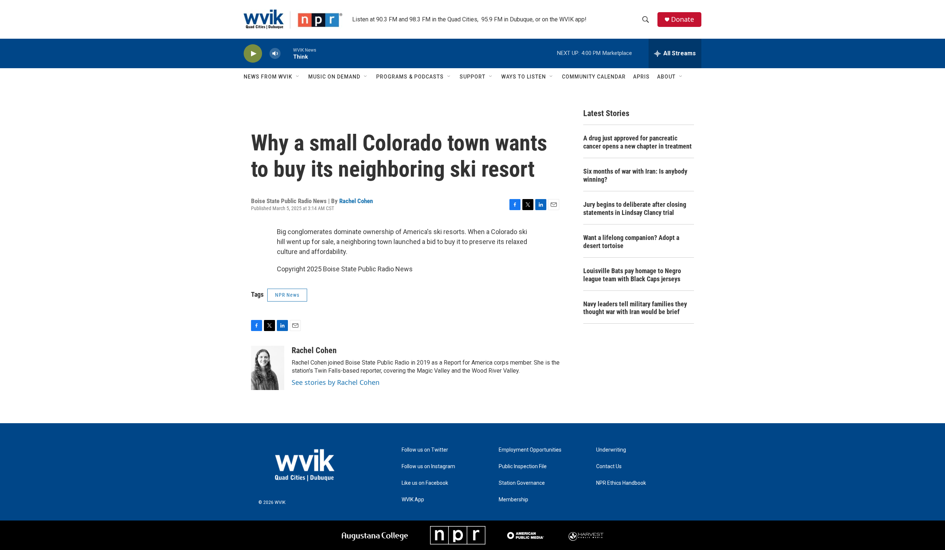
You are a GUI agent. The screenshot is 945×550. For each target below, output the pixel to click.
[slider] (287, 53)
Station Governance (522, 483)
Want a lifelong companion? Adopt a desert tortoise (631, 242)
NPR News (287, 295)
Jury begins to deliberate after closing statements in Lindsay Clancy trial (634, 208)
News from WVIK (268, 77)
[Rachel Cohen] (267, 368)
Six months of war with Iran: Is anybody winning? (635, 175)
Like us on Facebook (425, 483)
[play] (253, 53)
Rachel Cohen (356, 201)
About (666, 77)
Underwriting (611, 450)
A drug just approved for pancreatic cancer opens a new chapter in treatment (637, 142)
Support (472, 77)
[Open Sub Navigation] (298, 77)
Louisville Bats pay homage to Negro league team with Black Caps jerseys (632, 275)
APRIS (641, 77)
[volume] (275, 53)
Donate (682, 19)
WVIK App (413, 499)
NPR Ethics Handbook (621, 483)
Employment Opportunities (530, 450)
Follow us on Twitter (425, 450)
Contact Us (609, 466)
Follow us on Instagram (428, 466)
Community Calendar (594, 77)
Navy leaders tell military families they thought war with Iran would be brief (635, 308)
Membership (513, 499)
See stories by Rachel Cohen (335, 382)
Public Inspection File (523, 466)
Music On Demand (334, 77)
